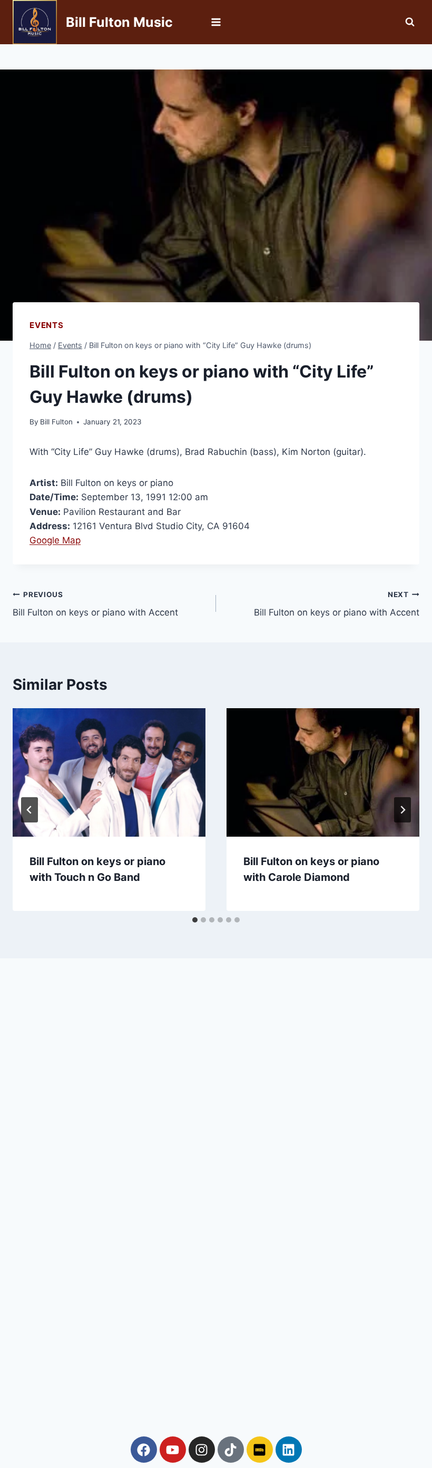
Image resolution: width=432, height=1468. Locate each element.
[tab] (195, 920)
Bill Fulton (56, 422)
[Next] (402, 809)
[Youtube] (173, 1449)
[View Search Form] (409, 22)
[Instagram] (202, 1449)
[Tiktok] (231, 1449)
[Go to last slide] (29, 809)
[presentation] (109, 772)
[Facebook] (144, 1449)
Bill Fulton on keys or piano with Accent (95, 604)
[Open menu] (216, 22)
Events (47, 325)
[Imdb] (260, 1449)
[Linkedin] (289, 1449)
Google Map (55, 540)
